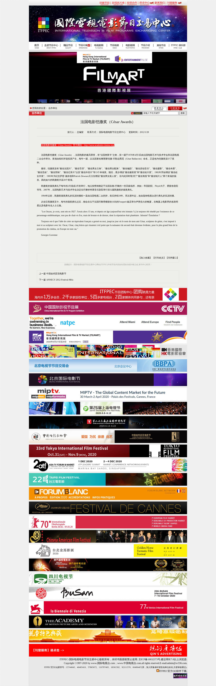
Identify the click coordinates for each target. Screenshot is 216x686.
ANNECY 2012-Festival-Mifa (59, 280)
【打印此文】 (159, 258)
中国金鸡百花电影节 (56, 273)
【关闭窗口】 (172, 258)
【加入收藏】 (145, 258)
